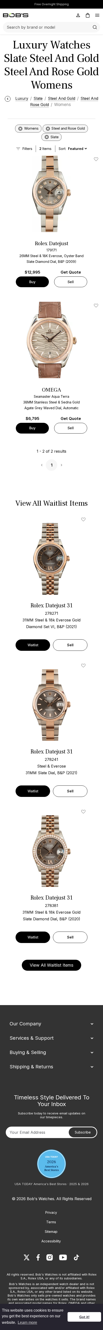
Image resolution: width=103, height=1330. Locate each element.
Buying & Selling (28, 1052)
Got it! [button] (84, 1317)
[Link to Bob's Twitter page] (26, 1257)
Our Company (25, 1024)
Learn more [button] (27, 1322)
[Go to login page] (78, 15)
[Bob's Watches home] (16, 15)
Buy (32, 282)
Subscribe (83, 1132)
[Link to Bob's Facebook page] (38, 1257)
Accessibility (51, 1241)
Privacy (51, 1212)
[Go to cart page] (87, 15)
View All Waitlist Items (51, 965)
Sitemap (51, 1231)
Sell (71, 282)
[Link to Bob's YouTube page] (63, 1257)
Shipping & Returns (31, 1067)
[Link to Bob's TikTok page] (76, 1257)
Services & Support (32, 1038)
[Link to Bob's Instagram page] (49, 1257)
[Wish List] (84, 519)
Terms (51, 1222)
